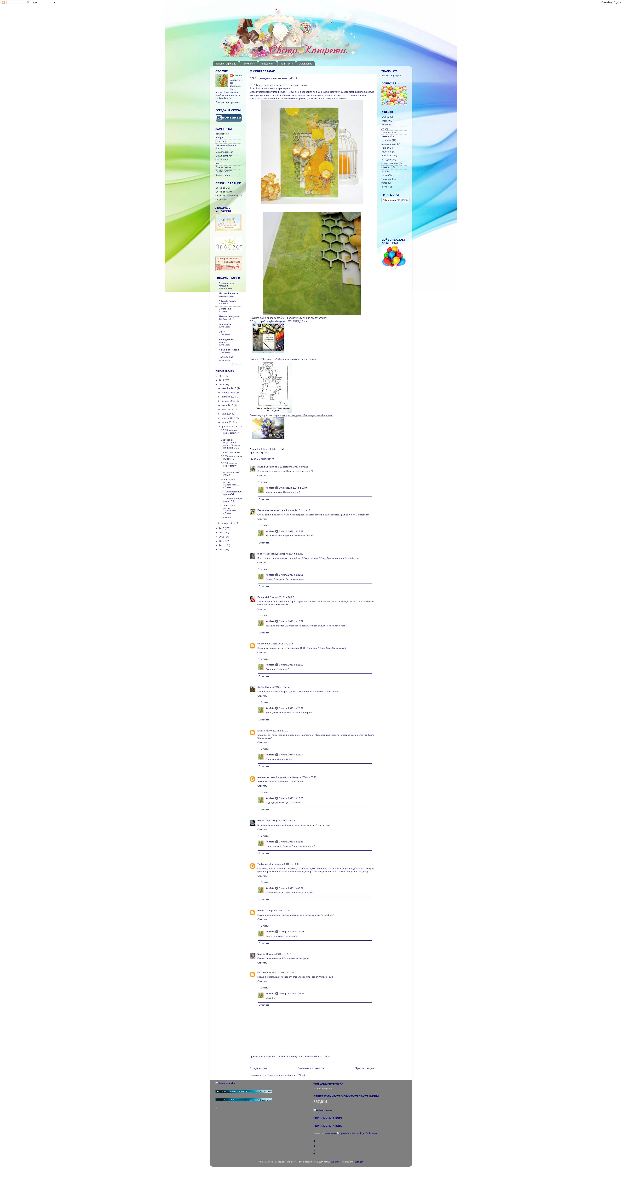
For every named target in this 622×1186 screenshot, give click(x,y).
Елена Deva (263, 820)
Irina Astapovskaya (267, 554)
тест (383, 171)
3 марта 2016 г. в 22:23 (291, 798)
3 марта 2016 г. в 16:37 (282, 597)
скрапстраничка (389, 163)
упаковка (386, 179)
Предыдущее (364, 1068)
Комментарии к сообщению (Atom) (286, 1075)
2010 (222, 549)
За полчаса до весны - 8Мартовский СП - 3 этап (231, 509)
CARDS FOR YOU (224, 171)
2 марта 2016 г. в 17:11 (291, 554)
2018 (222, 376)
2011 (222, 545)
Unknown (262, 644)
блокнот (385, 121)
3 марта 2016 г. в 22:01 (291, 708)
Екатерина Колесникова (271, 510)
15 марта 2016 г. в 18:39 (292, 993)
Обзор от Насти (223, 192)
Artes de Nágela (227, 301)
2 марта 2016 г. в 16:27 (298, 510)
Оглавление (305, 63)
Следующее (258, 1068)
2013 (222, 537)
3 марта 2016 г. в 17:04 (277, 687)
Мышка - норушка (229, 316)
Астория (219, 137)
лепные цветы (389, 144)
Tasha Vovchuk (265, 864)
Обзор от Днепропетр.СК (228, 195)
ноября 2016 (229, 392)
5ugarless (336, 1162)
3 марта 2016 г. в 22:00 (291, 665)
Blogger (359, 1162)
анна (260, 731)
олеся (260, 910)
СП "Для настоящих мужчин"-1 (231, 499)
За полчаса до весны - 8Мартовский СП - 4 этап (231, 483)
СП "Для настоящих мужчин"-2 (231, 493)
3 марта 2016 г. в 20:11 (304, 777)
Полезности (248, 63)
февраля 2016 (230, 426)
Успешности (267, 63)
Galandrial (263, 597)
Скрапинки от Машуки (226, 284)
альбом (385, 117)
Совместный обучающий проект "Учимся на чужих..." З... (230, 444)
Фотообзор (221, 199)
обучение (386, 152)
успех (384, 183)
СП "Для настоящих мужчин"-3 (231, 457)
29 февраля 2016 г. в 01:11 (294, 467)
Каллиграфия (222, 175)
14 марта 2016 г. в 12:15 (292, 931)
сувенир (385, 167)
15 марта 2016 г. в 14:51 (278, 954)
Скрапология (222, 159)
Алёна (260, 687)
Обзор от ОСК (222, 188)
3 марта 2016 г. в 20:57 (291, 621)
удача (384, 175)
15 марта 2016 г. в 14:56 (281, 972)
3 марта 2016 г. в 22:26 (291, 842)
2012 (222, 541)
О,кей (222, 332)
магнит (385, 148)
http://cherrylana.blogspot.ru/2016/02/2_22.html (283, 321)
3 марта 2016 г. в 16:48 (281, 644)
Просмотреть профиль (227, 102)
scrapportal (225, 324)
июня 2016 (228, 409)
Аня (217, 163)
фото (384, 187)
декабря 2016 (229, 388)
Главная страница (226, 63)
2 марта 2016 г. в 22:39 (291, 531)
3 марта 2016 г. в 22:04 (291, 755)
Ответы (265, 482)
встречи (385, 124)
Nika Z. (261, 954)
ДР (382, 128)
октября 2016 (229, 397)
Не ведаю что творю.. (226, 340)
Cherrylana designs (299, 85)
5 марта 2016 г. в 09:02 (291, 888)
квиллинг (386, 132)
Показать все (237, 364)
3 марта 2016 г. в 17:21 (276, 731)
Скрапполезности (224, 152)
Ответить (262, 475)
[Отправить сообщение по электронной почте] (282, 449)
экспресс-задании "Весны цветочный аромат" (307, 415)
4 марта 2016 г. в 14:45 (287, 864)
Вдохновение (222, 134)
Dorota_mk (225, 309)
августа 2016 (229, 401)
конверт (385, 136)
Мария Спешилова (268, 467)
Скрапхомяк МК (223, 156)
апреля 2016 (229, 418)
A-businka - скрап (229, 350)
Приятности (286, 63)
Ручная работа (223, 167)
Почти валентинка (230, 452)
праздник (386, 159)
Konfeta (269, 488)
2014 (222, 532)
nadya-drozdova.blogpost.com (274, 777)
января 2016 (229, 523)
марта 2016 (228, 422)
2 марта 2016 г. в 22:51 (291, 575)
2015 (222, 528)
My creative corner (229, 293)
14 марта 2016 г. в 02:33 (278, 910)
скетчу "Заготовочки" (265, 359)
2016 (222, 384)
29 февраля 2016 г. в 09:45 (293, 488)
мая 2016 (227, 414)
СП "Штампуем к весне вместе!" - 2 (231, 433)
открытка (263, 452)
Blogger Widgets (330, 1133)
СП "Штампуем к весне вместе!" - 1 (231, 466)
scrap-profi (220, 141)
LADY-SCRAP (226, 357)
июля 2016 (228, 405)
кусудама (386, 140)
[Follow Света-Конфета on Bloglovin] (395, 201)
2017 (222, 380)
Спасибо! (226, 517)
